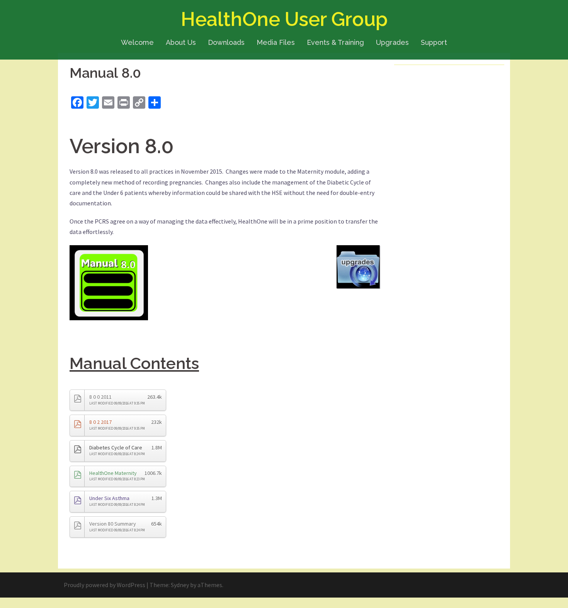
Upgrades (392, 42)
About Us (181, 42)
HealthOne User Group (284, 19)
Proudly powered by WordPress (104, 585)
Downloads (226, 42)
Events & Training (335, 42)
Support (434, 42)
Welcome (137, 42)
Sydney (180, 585)
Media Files (276, 42)
